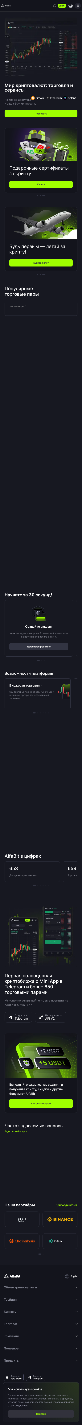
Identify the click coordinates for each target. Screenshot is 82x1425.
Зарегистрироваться (39, 646)
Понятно (41, 1413)
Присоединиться (66, 1205)
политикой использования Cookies (27, 1398)
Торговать (41, 113)
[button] (71, 1276)
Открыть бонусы (41, 1103)
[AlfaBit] (6, 5)
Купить (41, 184)
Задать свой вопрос (16, 1131)
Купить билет (41, 262)
